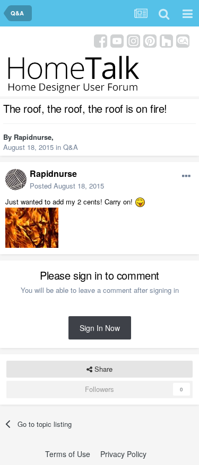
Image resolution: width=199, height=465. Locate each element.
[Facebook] (100, 39)
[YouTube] (117, 39)
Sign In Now (100, 328)
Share (102, 369)
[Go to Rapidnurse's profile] (16, 179)
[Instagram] (133, 39)
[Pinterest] (150, 39)
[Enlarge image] (140, 201)
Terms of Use (67, 454)
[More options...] (186, 176)
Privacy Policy (123, 454)
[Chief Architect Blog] (182, 39)
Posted (67, 186)
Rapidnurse (32, 137)
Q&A (70, 147)
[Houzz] (166, 39)
